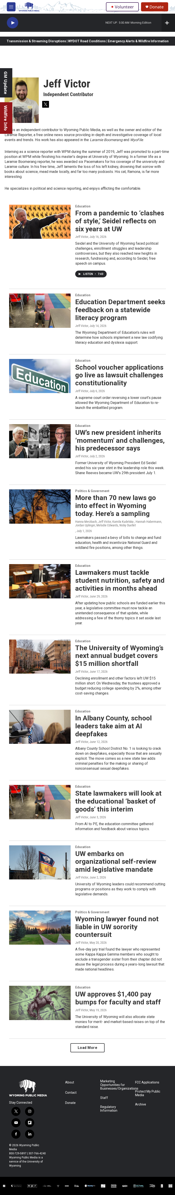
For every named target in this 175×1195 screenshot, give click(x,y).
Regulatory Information (108, 1108)
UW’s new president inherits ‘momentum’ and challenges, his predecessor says (120, 440)
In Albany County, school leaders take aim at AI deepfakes (113, 726)
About (69, 1082)
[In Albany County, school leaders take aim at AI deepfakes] (40, 727)
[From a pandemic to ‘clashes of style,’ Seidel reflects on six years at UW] (40, 222)
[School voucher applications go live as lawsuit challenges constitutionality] (40, 376)
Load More (88, 1048)
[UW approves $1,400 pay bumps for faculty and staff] (40, 1003)
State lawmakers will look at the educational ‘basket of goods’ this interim (118, 801)
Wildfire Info (5, 118)
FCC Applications (147, 1082)
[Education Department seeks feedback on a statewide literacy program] (40, 311)
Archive (140, 1104)
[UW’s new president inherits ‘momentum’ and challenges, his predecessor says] (40, 441)
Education (82, 206)
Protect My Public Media (147, 1093)
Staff (104, 1098)
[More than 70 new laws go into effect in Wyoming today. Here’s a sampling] (40, 506)
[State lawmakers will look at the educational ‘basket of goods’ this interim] (40, 802)
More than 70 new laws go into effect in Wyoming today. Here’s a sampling (115, 506)
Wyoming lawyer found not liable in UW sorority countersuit (117, 927)
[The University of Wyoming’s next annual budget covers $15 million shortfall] (40, 657)
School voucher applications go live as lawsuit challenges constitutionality (119, 375)
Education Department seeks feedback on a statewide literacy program (120, 310)
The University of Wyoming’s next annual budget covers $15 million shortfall (119, 656)
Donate (156, 7)
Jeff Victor (81, 237)
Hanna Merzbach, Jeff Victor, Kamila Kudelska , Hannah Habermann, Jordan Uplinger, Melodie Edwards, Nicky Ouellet (118, 523)
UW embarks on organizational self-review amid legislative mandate (115, 862)
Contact (71, 1092)
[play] (12, 22)
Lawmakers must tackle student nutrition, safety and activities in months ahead (120, 580)
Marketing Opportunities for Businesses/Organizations (115, 1085)
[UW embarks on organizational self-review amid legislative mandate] (40, 862)
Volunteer (124, 7)
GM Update (5, 82)
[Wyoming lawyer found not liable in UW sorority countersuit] (40, 928)
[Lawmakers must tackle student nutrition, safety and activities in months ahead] (40, 581)
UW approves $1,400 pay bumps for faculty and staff (118, 998)
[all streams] (168, 23)
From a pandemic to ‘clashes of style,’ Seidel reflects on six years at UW (119, 221)
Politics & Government (92, 491)
